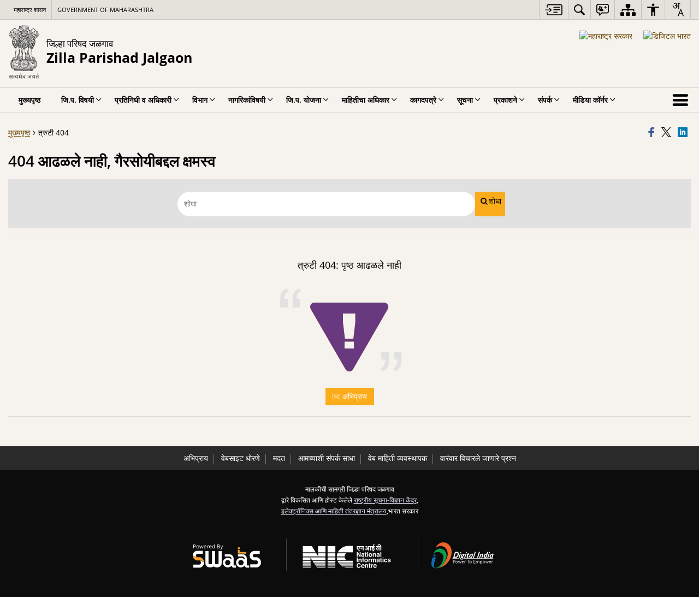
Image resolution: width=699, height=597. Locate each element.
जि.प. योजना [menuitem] (303, 99)
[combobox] (677, 9)
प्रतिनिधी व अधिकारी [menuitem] (143, 99)
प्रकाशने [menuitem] (505, 99)
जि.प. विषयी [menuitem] (77, 99)
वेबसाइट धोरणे (240, 458)
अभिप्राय (353, 396)
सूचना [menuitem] (465, 99)
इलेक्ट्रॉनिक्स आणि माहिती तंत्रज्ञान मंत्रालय (334, 510)
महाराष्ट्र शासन (30, 9)
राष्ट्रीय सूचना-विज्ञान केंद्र (385, 499)
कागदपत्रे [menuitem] (423, 99)
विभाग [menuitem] (200, 99)
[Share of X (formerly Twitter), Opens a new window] (667, 132)
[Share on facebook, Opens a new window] (653, 132)
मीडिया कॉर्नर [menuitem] (590, 99)
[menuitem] (579, 9)
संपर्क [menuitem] (545, 99)
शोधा (495, 201)
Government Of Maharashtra (105, 9)
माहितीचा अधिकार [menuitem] (365, 99)
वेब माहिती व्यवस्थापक (397, 458)
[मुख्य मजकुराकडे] (553, 10)
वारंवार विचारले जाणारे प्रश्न (478, 458)
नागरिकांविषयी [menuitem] (246, 99)
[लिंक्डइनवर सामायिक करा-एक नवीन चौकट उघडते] (684, 132)
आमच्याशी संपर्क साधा (326, 458)
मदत (279, 458)
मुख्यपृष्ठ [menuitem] (29, 99)
